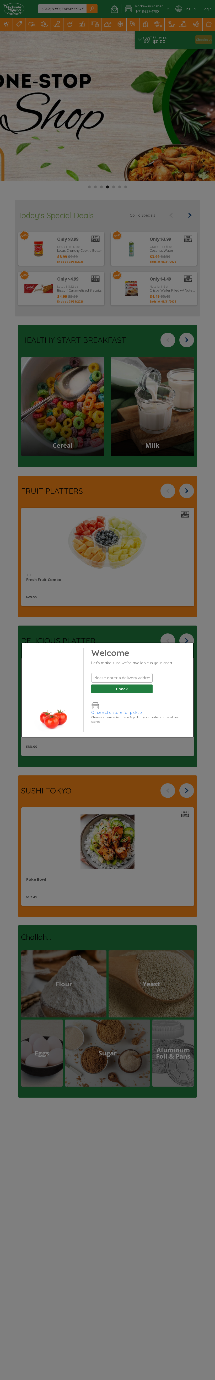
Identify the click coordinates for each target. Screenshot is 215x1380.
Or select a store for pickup (116, 712)
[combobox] (122, 678)
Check (122, 688)
